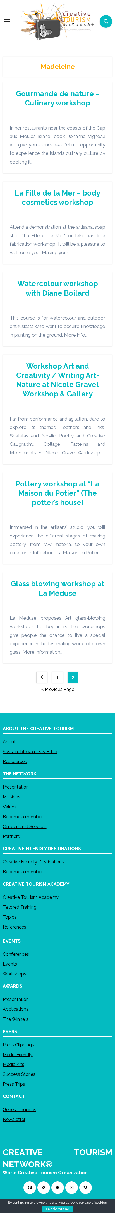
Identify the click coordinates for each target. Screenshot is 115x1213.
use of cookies (96, 1203)
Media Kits (13, 1064)
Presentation (16, 787)
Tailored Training (20, 907)
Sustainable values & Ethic (30, 751)
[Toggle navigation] (7, 21)
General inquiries (19, 1109)
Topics (9, 917)
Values (9, 806)
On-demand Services (25, 826)
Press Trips (14, 1084)
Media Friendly (18, 1054)
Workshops (14, 974)
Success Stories (19, 1074)
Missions (11, 797)
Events (10, 964)
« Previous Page (57, 689)
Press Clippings (18, 1044)
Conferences (16, 954)
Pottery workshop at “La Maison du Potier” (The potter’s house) (57, 493)
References (14, 927)
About (9, 742)
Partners (11, 836)
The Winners (15, 1019)
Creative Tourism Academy (31, 897)
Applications (15, 1009)
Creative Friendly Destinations (33, 862)
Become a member (23, 816)
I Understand (58, 1209)
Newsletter (14, 1119)
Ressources (15, 761)
